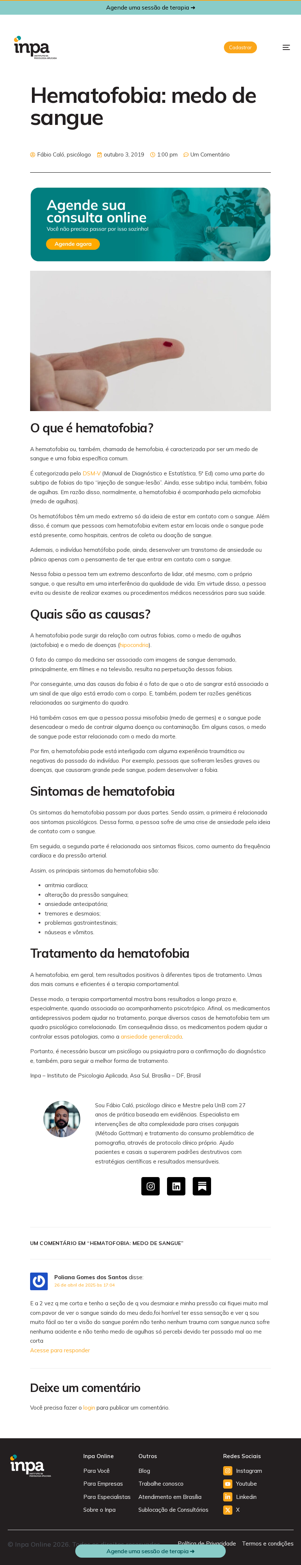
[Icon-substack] (202, 1186)
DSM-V (92, 473)
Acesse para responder (60, 1350)
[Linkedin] (176, 1186)
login (89, 1407)
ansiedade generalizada (151, 1036)
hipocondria (134, 644)
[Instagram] (150, 1186)
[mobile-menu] (280, 47)
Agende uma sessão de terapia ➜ (150, 7)
